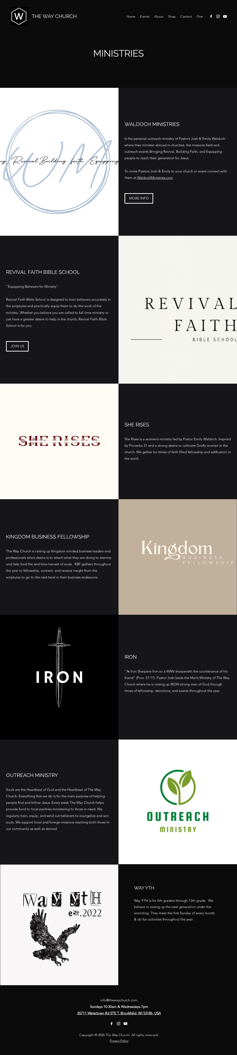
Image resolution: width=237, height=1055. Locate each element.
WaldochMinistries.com (155, 177)
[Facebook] (211, 16)
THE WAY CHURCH (54, 16)
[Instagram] (218, 16)
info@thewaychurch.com (118, 1000)
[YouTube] (225, 16)
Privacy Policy (119, 1041)
